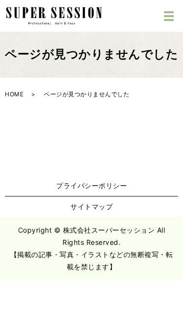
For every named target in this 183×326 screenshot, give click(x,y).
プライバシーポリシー (91, 185)
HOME (14, 94)
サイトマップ (91, 206)
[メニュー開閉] (169, 16)
